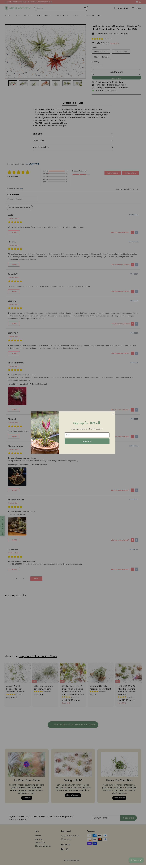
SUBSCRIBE (87, 441)
